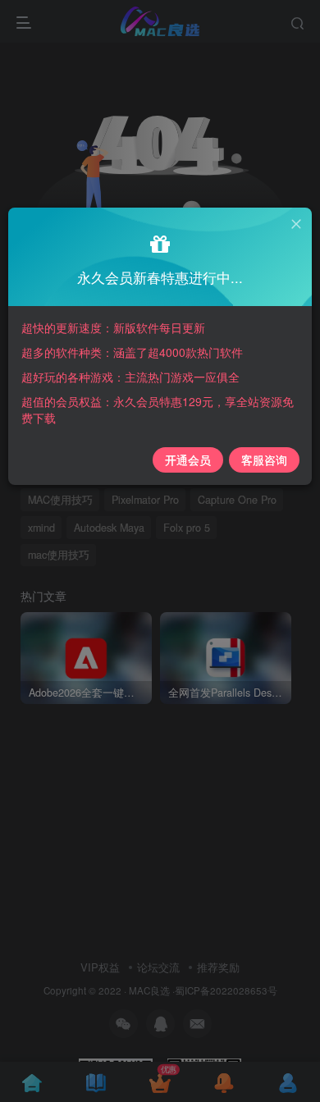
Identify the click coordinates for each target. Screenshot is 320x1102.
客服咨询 (264, 459)
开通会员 (188, 459)
